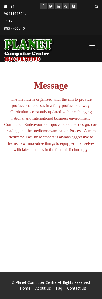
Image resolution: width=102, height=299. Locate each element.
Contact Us (76, 288)
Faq (59, 288)
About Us (43, 288)
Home (25, 288)
